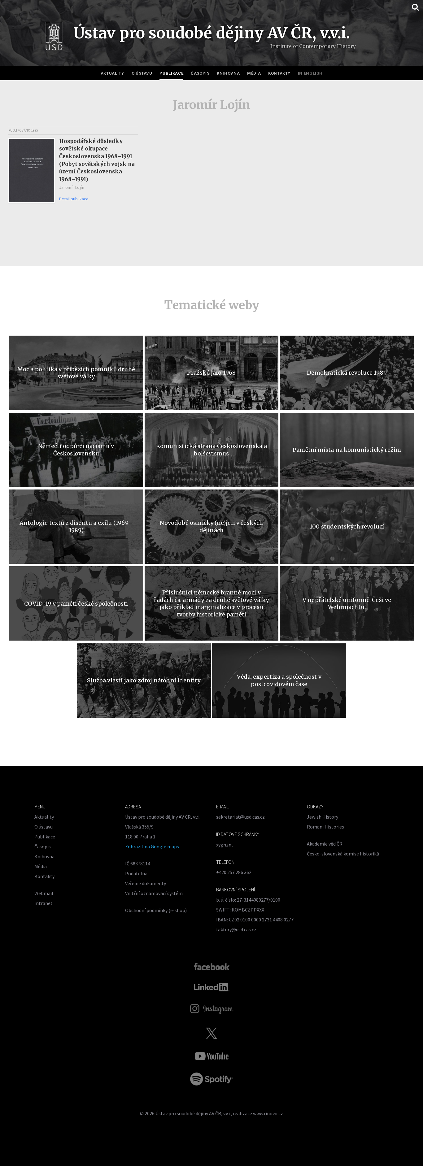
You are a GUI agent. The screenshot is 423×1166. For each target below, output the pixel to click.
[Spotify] (211, 1079)
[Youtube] (211, 1056)
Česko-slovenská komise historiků (343, 854)
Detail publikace (74, 199)
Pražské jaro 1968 (211, 372)
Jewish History (322, 817)
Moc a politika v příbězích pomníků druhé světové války (76, 373)
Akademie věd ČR (324, 844)
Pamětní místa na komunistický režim (347, 449)
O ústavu (142, 73)
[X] (211, 1033)
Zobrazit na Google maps (152, 846)
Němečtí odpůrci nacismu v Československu (76, 449)
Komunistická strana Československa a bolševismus (211, 449)
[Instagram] (211, 1009)
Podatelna (136, 873)
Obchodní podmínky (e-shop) (156, 910)
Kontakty (279, 73)
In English (310, 73)
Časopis (200, 73)
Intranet (43, 903)
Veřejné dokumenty (145, 883)
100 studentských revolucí (347, 526)
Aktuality (112, 73)
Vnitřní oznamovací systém (154, 893)
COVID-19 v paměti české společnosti (76, 603)
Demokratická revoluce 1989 (347, 372)
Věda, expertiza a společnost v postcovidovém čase (279, 680)
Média (254, 73)
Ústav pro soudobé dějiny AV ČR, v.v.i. (193, 1113)
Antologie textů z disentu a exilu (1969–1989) (76, 526)
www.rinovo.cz (268, 1113)
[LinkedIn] (211, 987)
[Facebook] (211, 966)
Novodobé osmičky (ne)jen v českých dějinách (211, 526)
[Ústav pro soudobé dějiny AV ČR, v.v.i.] (54, 38)
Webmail (43, 893)
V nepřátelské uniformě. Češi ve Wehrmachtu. (347, 603)
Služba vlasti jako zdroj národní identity (143, 680)
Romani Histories (325, 827)
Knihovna (228, 73)
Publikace (171, 73)
